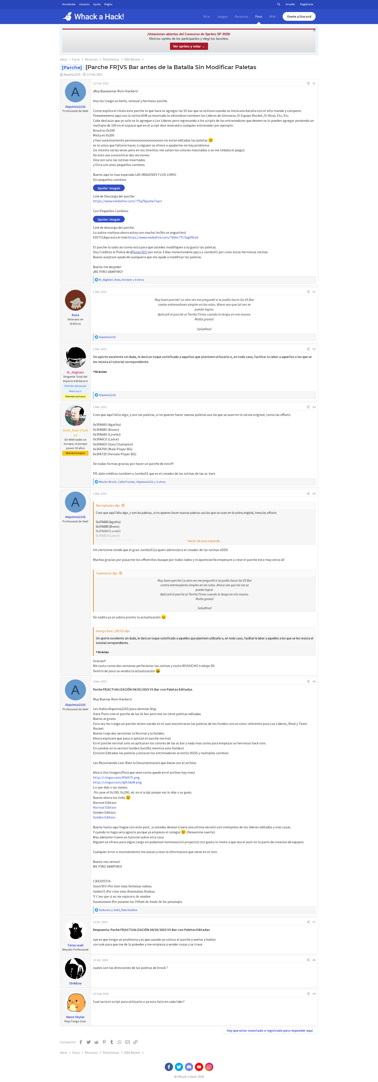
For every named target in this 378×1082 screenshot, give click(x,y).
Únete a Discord (299, 16)
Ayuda (97, 4)
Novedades (68, 4)
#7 (314, 922)
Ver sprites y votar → (189, 46)
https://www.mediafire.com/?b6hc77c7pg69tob (163, 237)
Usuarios (84, 4)
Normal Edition (104, 807)
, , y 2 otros (132, 482)
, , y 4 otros (121, 280)
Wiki (272, 16)
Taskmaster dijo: (107, 573)
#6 (314, 681)
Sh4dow (75, 983)
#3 (314, 349)
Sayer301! (140, 252)
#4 (314, 407)
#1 (314, 83)
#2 (314, 292)
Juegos (222, 16)
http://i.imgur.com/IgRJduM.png (117, 782)
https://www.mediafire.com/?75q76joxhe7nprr (127, 201)
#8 (314, 960)
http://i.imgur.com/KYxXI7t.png (116, 777)
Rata (75, 315)
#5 (314, 494)
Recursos (241, 16)
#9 (314, 994)
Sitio (206, 16)
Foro (258, 16)
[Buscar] (278, 4)
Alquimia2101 (72, 74)
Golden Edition (104, 817)
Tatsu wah (75, 945)
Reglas (108, 4)
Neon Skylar (75, 1017)
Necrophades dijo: (108, 505)
